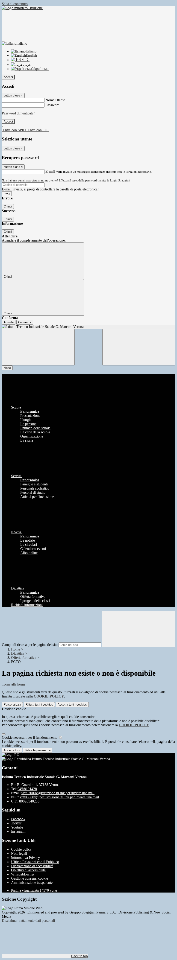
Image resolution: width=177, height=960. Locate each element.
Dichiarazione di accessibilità (32, 866)
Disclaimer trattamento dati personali (28, 920)
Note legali (19, 853)
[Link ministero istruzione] (22, 8)
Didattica (17, 653)
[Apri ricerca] (138, 347)
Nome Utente (55, 100)
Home (15, 649)
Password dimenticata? (18, 113)
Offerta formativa (23, 657)
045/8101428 (27, 789)
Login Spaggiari (120, 180)
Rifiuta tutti (39, 704)
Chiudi (8, 206)
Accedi (8, 77)
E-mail (50, 171)
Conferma (24, 322)
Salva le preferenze (37, 750)
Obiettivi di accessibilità (28, 870)
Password (52, 105)
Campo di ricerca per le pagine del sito (30, 645)
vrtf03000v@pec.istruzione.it (59, 797)
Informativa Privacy (25, 858)
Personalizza (12, 704)
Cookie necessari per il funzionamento (30, 737)
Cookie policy (21, 849)
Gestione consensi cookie (29, 878)
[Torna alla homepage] (88, 327)
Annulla (9, 322)
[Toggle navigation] (38, 347)
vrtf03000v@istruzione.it (57, 793)
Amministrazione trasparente (32, 882)
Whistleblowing (22, 874)
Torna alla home (13, 684)
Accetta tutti (72, 704)
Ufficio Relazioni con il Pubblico (35, 862)
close (7, 368)
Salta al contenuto (15, 4)
